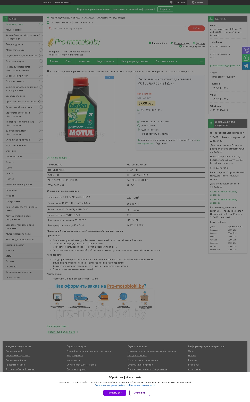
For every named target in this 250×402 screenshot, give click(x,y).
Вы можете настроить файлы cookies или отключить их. (124, 385)
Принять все (115, 392)
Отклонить (140, 392)
